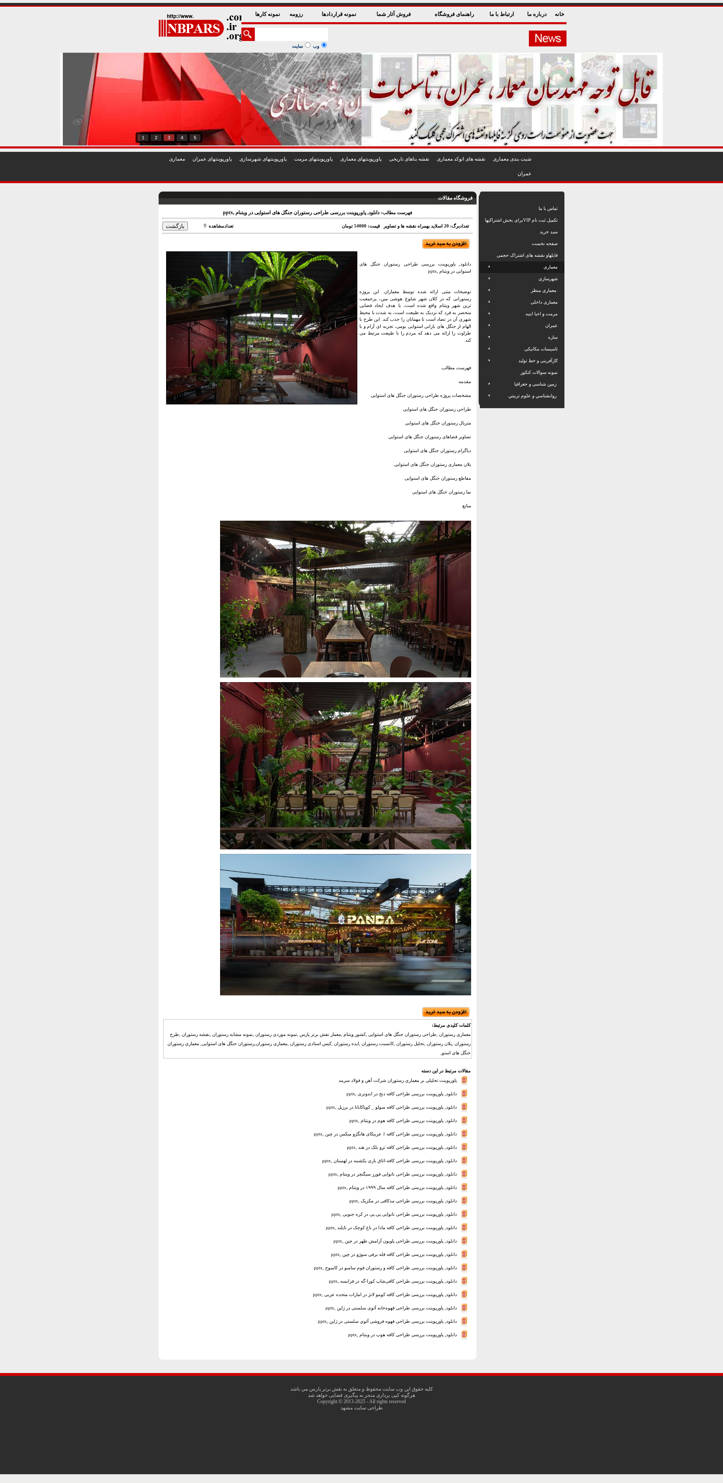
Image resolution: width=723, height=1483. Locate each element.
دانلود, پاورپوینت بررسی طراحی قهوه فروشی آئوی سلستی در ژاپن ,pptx (387, 1321)
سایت (297, 46)
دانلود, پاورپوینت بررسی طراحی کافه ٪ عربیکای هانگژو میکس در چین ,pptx (385, 1133)
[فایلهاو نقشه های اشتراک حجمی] (485, 255)
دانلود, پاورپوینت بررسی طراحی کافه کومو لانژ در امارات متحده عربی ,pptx (385, 1294)
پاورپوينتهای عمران (212, 159)
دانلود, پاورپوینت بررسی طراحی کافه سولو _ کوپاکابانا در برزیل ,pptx (391, 1107)
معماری (177, 159)
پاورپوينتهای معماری (361, 159)
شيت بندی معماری (512, 159)
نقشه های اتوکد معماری (461, 159)
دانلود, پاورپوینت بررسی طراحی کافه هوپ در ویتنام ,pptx (402, 1334)
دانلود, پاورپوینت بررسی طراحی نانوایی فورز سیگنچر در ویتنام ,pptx (392, 1173)
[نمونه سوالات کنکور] (485, 372)
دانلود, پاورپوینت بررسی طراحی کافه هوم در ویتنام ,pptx (403, 1120)
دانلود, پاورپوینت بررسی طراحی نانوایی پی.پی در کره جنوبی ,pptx (394, 1214)
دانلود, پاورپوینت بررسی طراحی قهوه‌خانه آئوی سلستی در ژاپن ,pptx (391, 1307)
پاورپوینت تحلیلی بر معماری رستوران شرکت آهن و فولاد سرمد (397, 1080)
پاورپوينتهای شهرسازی (263, 159)
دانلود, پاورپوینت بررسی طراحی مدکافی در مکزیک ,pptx (403, 1200)
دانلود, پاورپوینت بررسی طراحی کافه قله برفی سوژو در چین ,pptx (394, 1254)
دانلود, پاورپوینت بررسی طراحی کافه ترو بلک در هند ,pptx (402, 1147)
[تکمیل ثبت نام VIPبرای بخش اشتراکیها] (484, 219)
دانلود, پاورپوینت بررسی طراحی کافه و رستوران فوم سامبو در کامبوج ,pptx (385, 1267)
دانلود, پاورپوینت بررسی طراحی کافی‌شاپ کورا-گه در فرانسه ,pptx (393, 1281)
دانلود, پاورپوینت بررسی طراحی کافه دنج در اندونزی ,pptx (401, 1093)
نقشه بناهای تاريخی (409, 159)
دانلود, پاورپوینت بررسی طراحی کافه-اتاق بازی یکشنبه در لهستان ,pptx (389, 1160)
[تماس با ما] (485, 208)
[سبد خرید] (485, 231)
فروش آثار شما (394, 14)
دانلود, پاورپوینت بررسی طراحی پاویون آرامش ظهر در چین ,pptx (395, 1240)
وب (316, 46)
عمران (524, 173)
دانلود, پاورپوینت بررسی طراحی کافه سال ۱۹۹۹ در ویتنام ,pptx (397, 1187)
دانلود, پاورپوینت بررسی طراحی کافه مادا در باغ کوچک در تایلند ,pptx (391, 1227)
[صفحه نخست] (485, 243)
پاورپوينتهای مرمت (313, 159)
